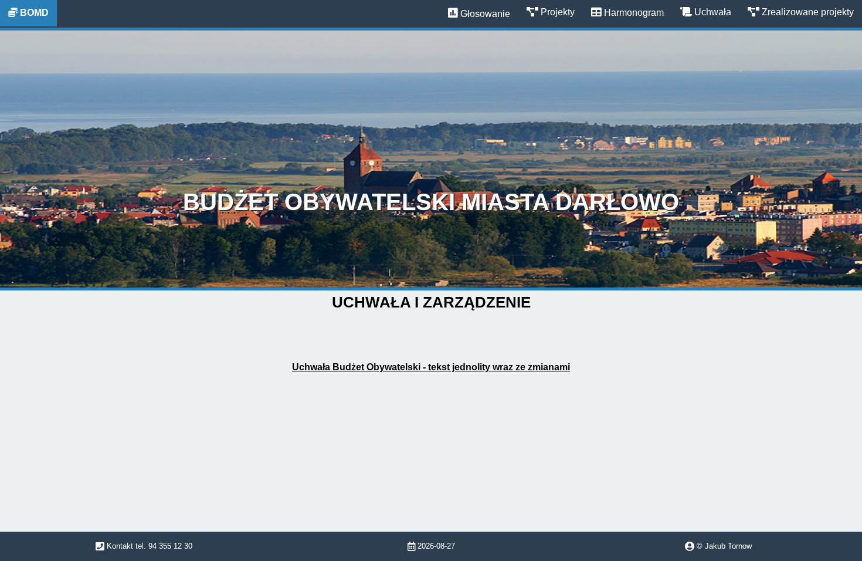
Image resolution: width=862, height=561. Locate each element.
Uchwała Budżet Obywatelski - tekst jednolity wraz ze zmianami (431, 367)
